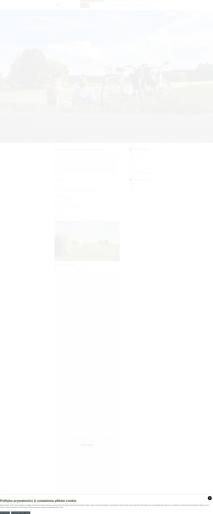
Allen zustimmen (4, 512)
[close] (210, 498)
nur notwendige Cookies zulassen (21, 512)
